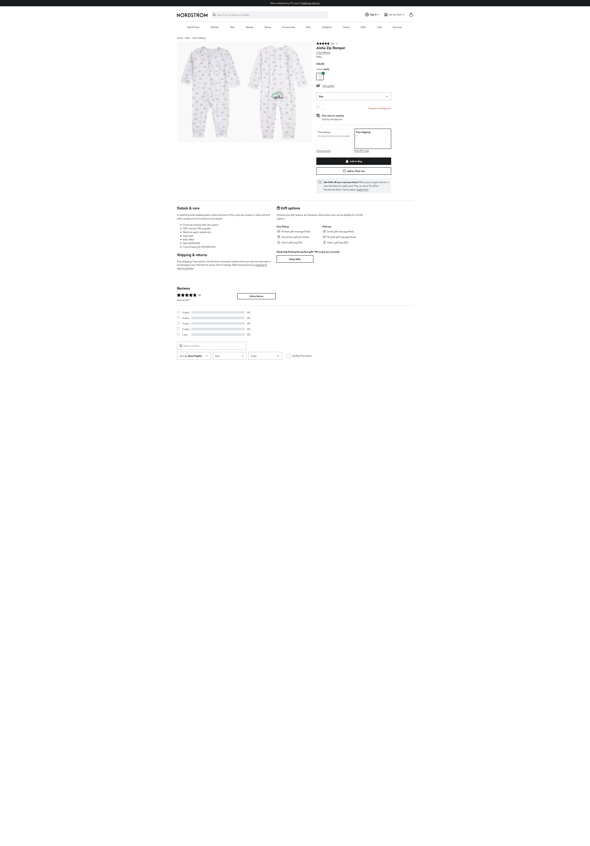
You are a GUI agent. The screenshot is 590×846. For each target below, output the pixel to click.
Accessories (288, 27)
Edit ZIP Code (361, 150)
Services (397, 27)
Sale (379, 27)
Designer (327, 27)
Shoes (268, 27)
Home (346, 27)
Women (215, 27)
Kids (308, 27)
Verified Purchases (302, 355)
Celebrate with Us (310, 3)
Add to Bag (356, 161)
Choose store (323, 150)
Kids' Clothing (199, 37)
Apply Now (362, 189)
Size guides (328, 85)
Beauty (249, 27)
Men (232, 27)
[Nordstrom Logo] (192, 15)
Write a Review (256, 296)
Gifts (363, 27)
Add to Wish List (356, 171)
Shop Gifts (295, 259)
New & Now (193, 27)
